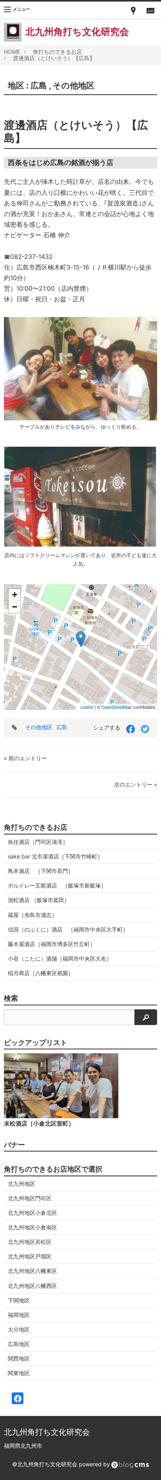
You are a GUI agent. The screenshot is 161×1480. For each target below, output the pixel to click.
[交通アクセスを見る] (133, 10)
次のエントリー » (135, 784)
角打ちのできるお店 (57, 51)
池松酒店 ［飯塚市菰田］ (39, 900)
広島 (38, 85)
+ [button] (14, 595)
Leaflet (86, 707)
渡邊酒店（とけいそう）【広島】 (54, 58)
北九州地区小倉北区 (32, 1212)
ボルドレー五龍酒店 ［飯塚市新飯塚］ (57, 885)
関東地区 (19, 1373)
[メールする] (150, 10)
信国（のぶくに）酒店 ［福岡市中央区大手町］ (68, 929)
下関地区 (19, 1300)
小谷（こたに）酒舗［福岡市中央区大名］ (60, 958)
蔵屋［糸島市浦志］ (32, 914)
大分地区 (19, 1329)
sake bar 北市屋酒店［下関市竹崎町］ (55, 856)
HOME (12, 51)
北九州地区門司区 (30, 1198)
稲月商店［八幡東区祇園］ (40, 973)
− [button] (14, 607)
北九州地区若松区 (30, 1241)
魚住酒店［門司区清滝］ (38, 841)
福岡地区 (19, 1314)
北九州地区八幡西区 (32, 1285)
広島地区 (19, 1344)
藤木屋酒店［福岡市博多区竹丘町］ (51, 944)
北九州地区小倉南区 (32, 1227)
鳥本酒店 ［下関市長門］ (40, 870)
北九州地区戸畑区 (30, 1256)
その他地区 (74, 85)
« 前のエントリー (25, 758)
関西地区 (19, 1358)
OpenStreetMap (116, 707)
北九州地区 (21, 1183)
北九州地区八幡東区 (32, 1270)
